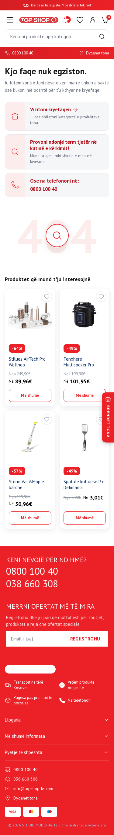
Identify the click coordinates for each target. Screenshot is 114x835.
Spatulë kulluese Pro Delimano (84, 485)
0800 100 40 (22, 53)
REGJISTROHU (85, 639)
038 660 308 (32, 583)
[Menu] (10, 20)
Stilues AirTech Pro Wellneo (27, 362)
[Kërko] (102, 36)
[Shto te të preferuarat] (47, 296)
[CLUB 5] (67, 20)
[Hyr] (92, 20)
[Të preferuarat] (80, 20)
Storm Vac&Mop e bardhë (26, 485)
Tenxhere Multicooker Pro (79, 362)
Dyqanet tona (97, 53)
